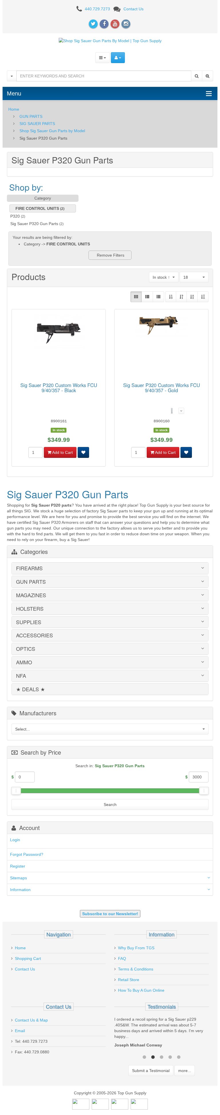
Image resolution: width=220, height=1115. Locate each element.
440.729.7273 (97, 9)
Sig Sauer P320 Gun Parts (34, 223)
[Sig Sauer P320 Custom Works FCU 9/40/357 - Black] (59, 333)
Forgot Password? (26, 854)
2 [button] (153, 1056)
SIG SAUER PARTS (37, 123)
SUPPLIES (28, 622)
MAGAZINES (31, 595)
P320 (15, 216)
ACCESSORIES (34, 635)
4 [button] (170, 1056)
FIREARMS (29, 568)
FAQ (122, 958)
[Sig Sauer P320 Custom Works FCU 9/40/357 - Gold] (161, 327)
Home (13, 109)
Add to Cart (62, 452)
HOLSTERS (30, 609)
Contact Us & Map (31, 1020)
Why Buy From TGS (136, 948)
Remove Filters (110, 255)
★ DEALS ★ (30, 689)
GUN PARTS (30, 116)
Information (20, 889)
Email (20, 1030)
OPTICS (25, 649)
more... (184, 1070)
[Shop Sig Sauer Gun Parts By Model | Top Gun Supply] (110, 40)
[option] (161, 1033)
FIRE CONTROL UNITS (37, 208)
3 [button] (161, 1056)
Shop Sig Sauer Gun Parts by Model (52, 130)
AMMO (24, 662)
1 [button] (144, 1056)
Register (17, 866)
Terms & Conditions (135, 969)
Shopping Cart (28, 958)
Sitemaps (18, 878)
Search (110, 804)
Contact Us (133, 9)
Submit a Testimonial (151, 1070)
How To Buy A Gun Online (141, 990)
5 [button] (179, 1056)
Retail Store (128, 979)
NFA (21, 676)
